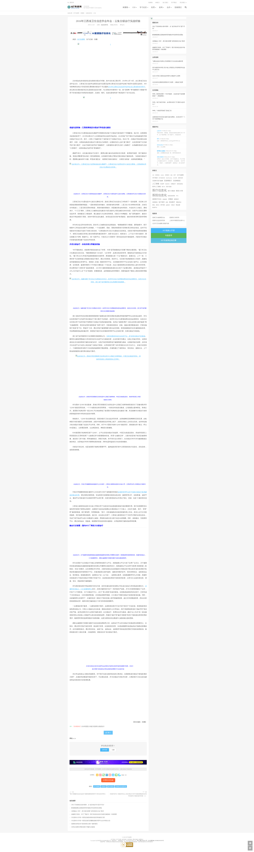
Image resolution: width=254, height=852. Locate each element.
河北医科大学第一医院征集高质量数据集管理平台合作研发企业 (90, 820)
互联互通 (180, 178)
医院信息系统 (171, 195)
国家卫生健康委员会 (158, 217)
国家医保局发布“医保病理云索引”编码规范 (84, 824)
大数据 (170, 199)
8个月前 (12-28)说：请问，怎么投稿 (165, 146)
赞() (109, 732)
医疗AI (163, 186)
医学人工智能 (156, 186)
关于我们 (174, 2)
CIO (133, 7)
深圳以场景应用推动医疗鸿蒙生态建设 (83, 827)
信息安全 (167, 183)
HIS (171, 175)
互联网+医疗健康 (157, 180)
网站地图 (135, 839)
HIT (175, 175)
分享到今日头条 (108, 780)
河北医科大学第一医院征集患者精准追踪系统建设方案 (88, 817)
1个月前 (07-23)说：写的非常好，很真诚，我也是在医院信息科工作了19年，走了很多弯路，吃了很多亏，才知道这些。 (171, 132)
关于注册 (118, 839)
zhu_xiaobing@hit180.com (129, 840)
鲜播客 (125, 7)
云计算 (175, 178)
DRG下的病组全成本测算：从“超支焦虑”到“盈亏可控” (87, 804)
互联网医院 (176, 180)
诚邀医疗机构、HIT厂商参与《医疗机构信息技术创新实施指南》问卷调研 (94, 814)
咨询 (161, 7)
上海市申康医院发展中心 (177, 220)
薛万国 (163, 205)
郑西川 (173, 205)
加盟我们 (141, 839)
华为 (177, 195)
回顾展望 (165, 199)
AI (153, 175)
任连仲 (162, 184)
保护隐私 (124, 839)
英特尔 (157, 205)
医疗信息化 (111, 786)
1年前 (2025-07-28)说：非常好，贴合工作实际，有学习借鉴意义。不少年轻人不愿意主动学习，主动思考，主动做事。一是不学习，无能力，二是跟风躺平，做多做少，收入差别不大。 (171, 161)
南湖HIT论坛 (156, 199)
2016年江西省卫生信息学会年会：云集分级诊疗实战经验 (108, 21)
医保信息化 (180, 184)
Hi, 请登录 (70, 2)
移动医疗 (172, 202)
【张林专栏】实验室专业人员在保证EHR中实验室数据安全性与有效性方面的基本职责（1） (128, 795)
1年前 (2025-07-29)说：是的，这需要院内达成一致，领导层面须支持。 (169, 152)
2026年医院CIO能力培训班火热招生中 (92, 726)
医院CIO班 (179, 191)
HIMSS (167, 175)
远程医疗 (168, 205)
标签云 (157, 2)
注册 (113, 750)
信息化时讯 (89, 13)
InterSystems (169, 178)
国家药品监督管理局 (158, 220)
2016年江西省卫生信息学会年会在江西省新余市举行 (126, 87)
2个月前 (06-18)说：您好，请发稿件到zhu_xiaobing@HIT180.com (168, 140)
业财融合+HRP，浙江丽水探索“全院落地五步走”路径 (87, 811)
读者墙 (150, 2)
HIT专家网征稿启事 (168, 240)
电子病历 (162, 202)
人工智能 (155, 184)
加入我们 (165, 2)
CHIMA (157, 175)
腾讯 (153, 205)
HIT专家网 (74, 7)
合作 (168, 7)
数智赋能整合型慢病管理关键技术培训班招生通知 (86, 808)
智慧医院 (155, 202)
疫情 (167, 202)
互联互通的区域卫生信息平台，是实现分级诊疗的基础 (125, 336)
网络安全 (178, 202)
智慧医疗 (176, 199)
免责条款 (129, 839)
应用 (153, 7)
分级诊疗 (103, 786)
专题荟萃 (168, 235)
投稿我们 (178, 7)
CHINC (162, 175)
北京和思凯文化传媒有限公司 (103, 840)
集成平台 (154, 207)
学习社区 (143, 7)
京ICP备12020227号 (142, 840)
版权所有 (114, 840)
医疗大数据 (171, 191)
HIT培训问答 (162, 177)
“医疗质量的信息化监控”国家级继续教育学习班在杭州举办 (87, 794)
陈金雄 (178, 205)
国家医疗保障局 (174, 217)
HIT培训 (155, 178)
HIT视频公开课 (169, 230)
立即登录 (104, 750)
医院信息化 (159, 195)
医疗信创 (168, 186)
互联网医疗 (168, 180)
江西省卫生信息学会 (120, 786)
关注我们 (182, 2)
